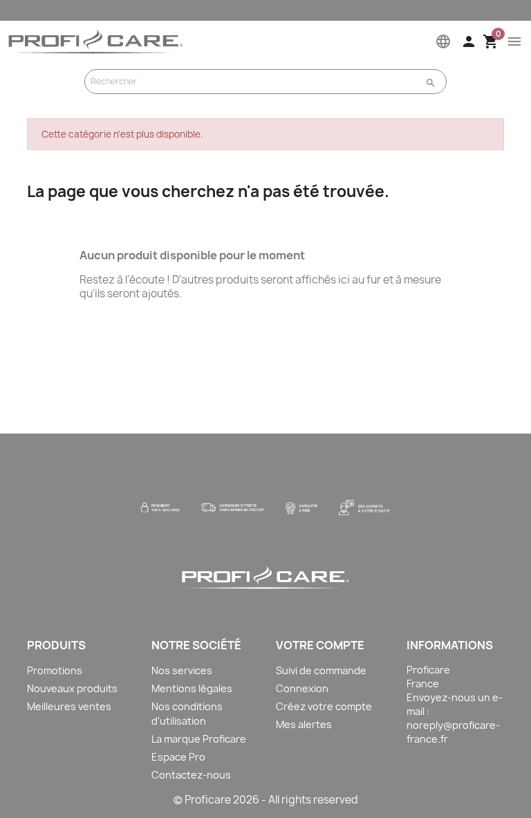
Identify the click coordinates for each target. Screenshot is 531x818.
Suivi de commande (321, 670)
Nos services (181, 670)
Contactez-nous (191, 774)
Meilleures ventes (69, 706)
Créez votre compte (324, 706)
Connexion (302, 688)
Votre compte (320, 645)
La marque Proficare (198, 738)
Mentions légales (191, 688)
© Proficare (202, 799)
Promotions (54, 670)
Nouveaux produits (72, 688)
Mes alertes (304, 724)
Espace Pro (178, 756)
